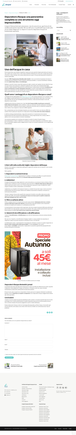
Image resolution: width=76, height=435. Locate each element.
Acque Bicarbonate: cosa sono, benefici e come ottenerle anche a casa (66, 56)
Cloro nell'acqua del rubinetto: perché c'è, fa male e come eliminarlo (65, 39)
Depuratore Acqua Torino (43, 406)
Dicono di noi (41, 399)
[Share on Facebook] (47, 312)
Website (6, 349)
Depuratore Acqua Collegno (44, 409)
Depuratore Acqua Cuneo (43, 420)
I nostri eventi (41, 395)
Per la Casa (44, 4)
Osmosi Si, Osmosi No (65, 44)
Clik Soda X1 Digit (25, 390)
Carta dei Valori (42, 398)
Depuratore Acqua (13, 12)
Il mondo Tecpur (62, 4)
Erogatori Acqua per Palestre (27, 409)
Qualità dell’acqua (42, 388)
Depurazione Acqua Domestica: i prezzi (65, 60)
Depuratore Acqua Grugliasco (44, 411)
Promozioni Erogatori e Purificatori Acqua (46, 387)
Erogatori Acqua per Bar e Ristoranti (28, 406)
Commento (7, 323)
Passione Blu (65, 428)
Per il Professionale (52, 4)
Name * (6, 339)
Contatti (69, 4)
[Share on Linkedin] (52, 312)
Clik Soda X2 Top (25, 391)
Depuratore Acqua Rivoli (43, 408)
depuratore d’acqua (26, 96)
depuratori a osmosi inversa (11, 176)
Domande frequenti (42, 390)
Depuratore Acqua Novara (44, 419)
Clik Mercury (24, 395)
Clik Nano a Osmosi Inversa (27, 388)
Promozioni (37, 4)
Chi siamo (59, 428)
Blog (40, 401)
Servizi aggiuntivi (25, 401)
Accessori (23, 399)
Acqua (6, 12)
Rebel (23, 398)
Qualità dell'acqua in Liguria (65, 49)
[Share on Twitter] (49, 312)
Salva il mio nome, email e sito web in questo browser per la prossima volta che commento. (23, 354)
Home (30, 4)
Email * (6, 344)
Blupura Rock (24, 396)
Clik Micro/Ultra (24, 387)
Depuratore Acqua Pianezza (44, 413)
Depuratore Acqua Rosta (43, 416)
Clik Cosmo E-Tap (25, 393)
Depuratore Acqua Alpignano (44, 414)
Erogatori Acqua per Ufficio (27, 408)
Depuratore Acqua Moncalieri (44, 417)
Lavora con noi (41, 391)
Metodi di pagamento (43, 393)
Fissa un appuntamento (61, 20)
